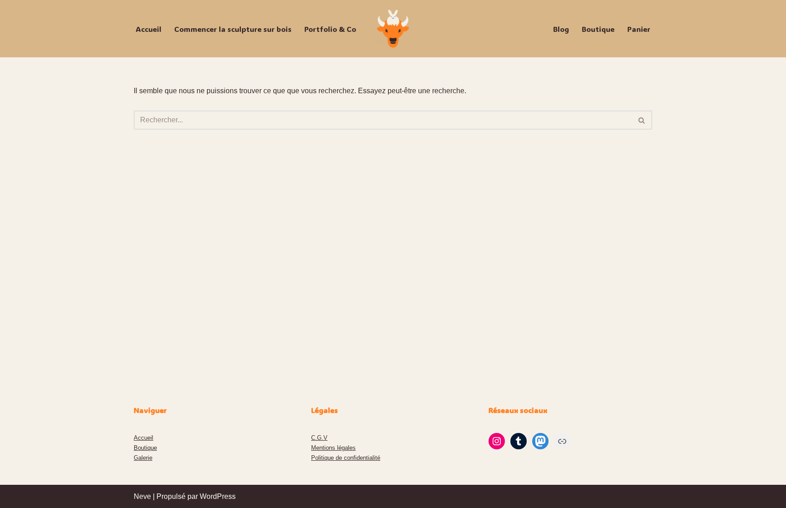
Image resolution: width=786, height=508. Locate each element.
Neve (142, 496)
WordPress (218, 496)
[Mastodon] (540, 441)
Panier (638, 29)
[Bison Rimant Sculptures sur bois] (393, 28)
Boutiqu (144, 447)
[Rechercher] (642, 120)
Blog (561, 29)
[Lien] (562, 441)
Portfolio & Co (330, 29)
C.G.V (319, 437)
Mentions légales (333, 447)
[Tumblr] (518, 441)
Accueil (148, 29)
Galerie (143, 457)
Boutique (598, 29)
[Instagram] (497, 441)
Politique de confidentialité (345, 457)
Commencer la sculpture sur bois (233, 29)
